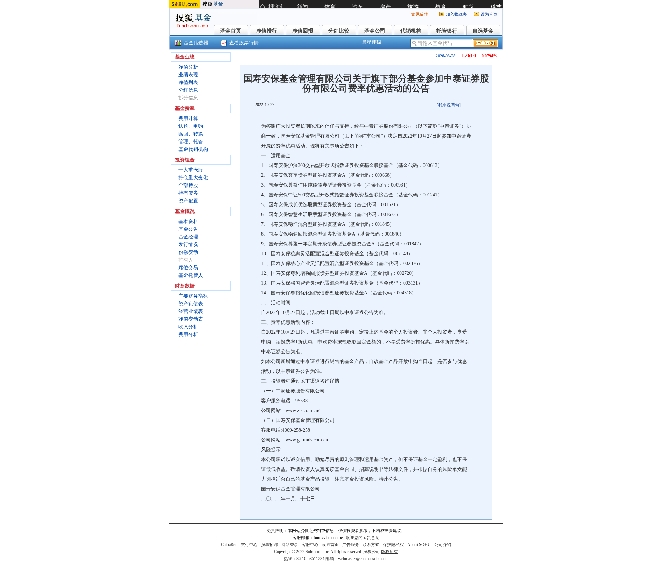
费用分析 (188, 334)
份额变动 (188, 252)
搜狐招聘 (269, 544)
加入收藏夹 (456, 14)
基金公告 (188, 229)
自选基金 (482, 31)
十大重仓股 (190, 170)
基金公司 (374, 31)
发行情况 (188, 244)
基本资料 (188, 221)
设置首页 (330, 544)
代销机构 (410, 31)
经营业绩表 (190, 311)
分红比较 (338, 31)
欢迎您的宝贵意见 (362, 537)
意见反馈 (419, 14)
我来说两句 (448, 105)
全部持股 (188, 185)
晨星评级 (372, 42)
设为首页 (489, 14)
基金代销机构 (193, 149)
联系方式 (371, 544)
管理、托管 (190, 141)
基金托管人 (190, 275)
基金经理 (188, 236)
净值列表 (188, 82)
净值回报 (302, 31)
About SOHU (419, 544)
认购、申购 (190, 126)
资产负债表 (190, 303)
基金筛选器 (196, 43)
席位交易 (188, 267)
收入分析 (188, 326)
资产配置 (188, 200)
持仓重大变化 (193, 177)
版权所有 (389, 551)
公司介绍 (442, 544)
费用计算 (188, 118)
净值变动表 (190, 319)
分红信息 (188, 90)
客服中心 (310, 544)
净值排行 (266, 31)
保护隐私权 (393, 544)
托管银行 (446, 31)
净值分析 (188, 67)
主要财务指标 (193, 296)
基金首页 (230, 31)
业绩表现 (188, 74)
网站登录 (289, 544)
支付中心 (249, 544)
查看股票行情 (244, 43)
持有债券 (188, 193)
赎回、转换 (190, 134)
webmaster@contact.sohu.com (363, 558)
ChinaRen (229, 544)
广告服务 (350, 544)
